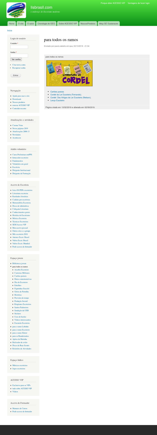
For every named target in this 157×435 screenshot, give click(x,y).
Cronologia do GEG (46, 23)
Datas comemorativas (23, 279)
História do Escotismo (21, 215)
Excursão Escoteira (22, 323)
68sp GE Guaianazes (108, 23)
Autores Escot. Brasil (20, 237)
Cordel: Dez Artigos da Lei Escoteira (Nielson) (70, 97)
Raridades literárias (20, 196)
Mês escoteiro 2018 (20, 234)
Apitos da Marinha (19, 339)
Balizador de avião (19, 342)
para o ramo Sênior (19, 333)
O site (20, 23)
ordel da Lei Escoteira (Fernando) (66, 94)
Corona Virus (17, 125)
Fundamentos (17, 161)
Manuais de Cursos (19, 408)
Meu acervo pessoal (20, 228)
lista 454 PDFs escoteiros (22, 190)
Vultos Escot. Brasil (20, 240)
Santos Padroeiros (21, 307)
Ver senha (16, 59)
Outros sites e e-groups (21, 231)
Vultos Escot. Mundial (21, 243)
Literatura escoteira (20, 193)
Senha (13, 52)
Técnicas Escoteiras (20, 221)
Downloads (16, 99)
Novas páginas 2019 (20, 128)
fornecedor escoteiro (20, 157)
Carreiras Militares (22, 273)
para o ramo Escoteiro (21, 329)
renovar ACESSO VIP (21, 105)
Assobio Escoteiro (21, 269)
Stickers (17, 313)
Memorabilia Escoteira (21, 202)
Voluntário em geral (20, 164)
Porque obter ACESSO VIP (113, 3)
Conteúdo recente (19, 108)
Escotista (16, 167)
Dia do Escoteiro (21, 282)
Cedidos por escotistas (21, 199)
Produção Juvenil (21, 301)
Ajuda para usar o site (20, 96)
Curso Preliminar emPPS (22, 154)
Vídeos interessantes (22, 320)
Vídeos (15, 391)
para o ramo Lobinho (20, 326)
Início (9, 30)
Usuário (14, 43)
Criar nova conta (18, 64)
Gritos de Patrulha (21, 291)
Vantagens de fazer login (139, 3)
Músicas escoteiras (19, 365)
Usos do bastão (20, 316)
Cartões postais (20, 276)
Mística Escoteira (19, 218)
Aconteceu (16, 137)
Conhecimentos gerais (21, 212)
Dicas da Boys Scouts (20, 345)
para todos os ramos (20, 266)
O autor (30, 23)
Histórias (18, 295)
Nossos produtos (18, 102)
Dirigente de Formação (21, 173)
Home (11, 23)
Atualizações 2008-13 (20, 131)
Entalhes (17, 285)
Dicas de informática (20, 206)
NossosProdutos (88, 23)
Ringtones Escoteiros (22, 304)
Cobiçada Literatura (20, 209)
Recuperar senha (18, 68)
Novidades (16, 134)
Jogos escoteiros (18, 368)
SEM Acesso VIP (19, 224)
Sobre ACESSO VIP (68, 23)
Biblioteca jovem (19, 263)
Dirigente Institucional (21, 170)
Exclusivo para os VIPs (21, 385)
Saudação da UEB (21, 310)
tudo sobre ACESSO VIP (22, 388)
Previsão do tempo (21, 298)
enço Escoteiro (58, 100)
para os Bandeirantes (20, 336)
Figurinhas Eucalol (21, 288)
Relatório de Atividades (21, 348)
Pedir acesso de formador (22, 246)
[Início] (16, 10)
